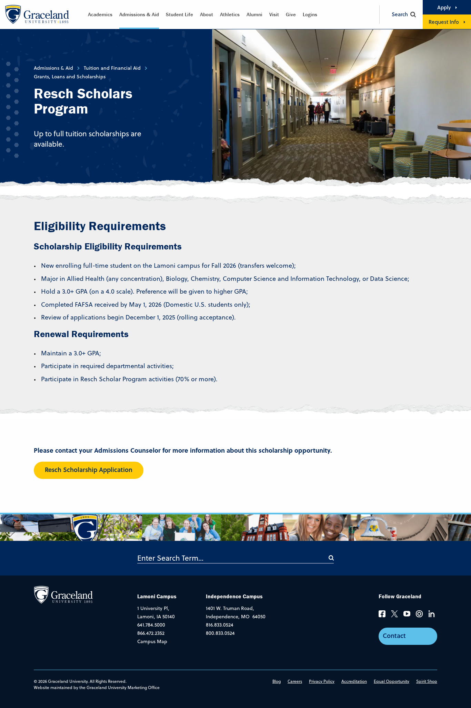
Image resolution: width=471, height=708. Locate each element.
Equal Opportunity (391, 681)
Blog (276, 681)
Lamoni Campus (157, 596)
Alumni (254, 14)
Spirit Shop (426, 681)
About (206, 14)
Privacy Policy (321, 681)
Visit (274, 14)
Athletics (230, 14)
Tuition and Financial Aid (112, 68)
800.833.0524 (220, 633)
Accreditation (354, 681)
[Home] (63, 594)
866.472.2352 (150, 633)
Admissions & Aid (139, 14)
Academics (100, 14)
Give (291, 14)
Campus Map (152, 641)
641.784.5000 (151, 624)
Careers (295, 681)
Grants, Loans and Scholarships (70, 76)
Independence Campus (234, 596)
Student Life (179, 14)
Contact (394, 635)
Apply (444, 7)
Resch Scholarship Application (88, 469)
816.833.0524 (219, 624)
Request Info (444, 22)
